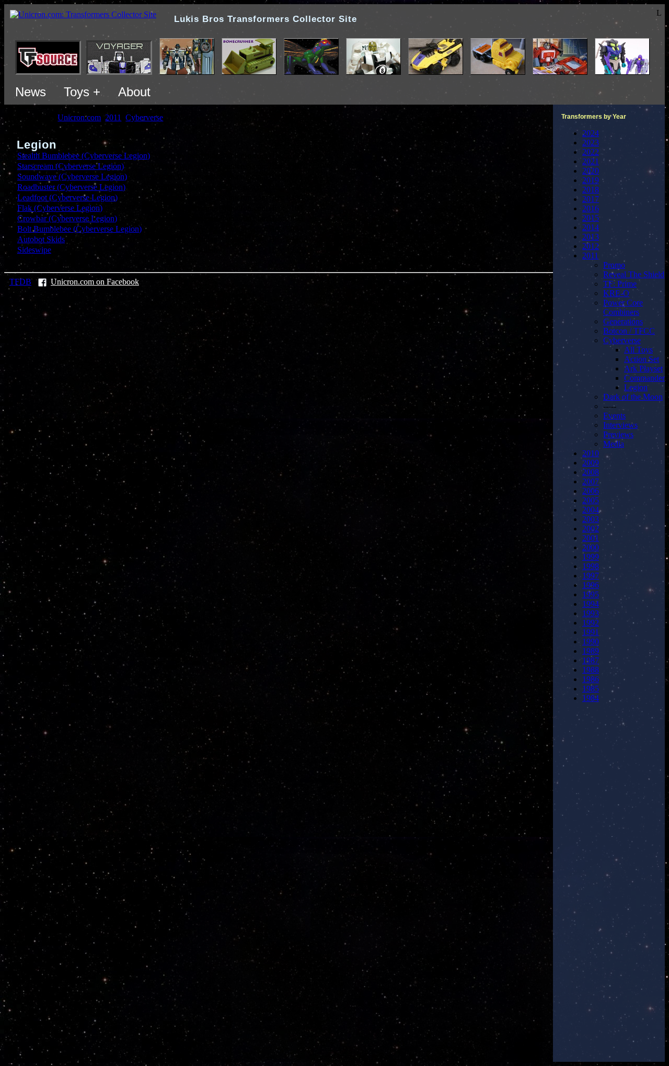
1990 (590, 641)
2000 (590, 547)
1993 (590, 613)
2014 (590, 227)
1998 (590, 566)
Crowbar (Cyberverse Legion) (67, 218)
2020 (590, 170)
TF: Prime (620, 283)
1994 (590, 603)
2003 (590, 519)
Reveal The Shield (633, 274)
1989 (590, 651)
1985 (590, 688)
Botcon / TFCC (629, 330)
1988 (590, 669)
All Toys (638, 349)
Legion (636, 387)
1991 (590, 632)
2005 (590, 500)
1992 (590, 622)
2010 (590, 453)
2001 (590, 538)
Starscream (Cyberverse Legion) (70, 166)
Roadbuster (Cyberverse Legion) (71, 187)
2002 (590, 528)
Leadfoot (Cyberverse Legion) (67, 197)
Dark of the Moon (633, 396)
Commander (644, 377)
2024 (590, 133)
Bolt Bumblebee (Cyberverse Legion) (79, 228)
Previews (618, 434)
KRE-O (616, 293)
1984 (590, 698)
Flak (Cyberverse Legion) (59, 207)
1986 (590, 679)
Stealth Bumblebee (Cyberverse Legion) (83, 155)
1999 (590, 556)
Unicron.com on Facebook (95, 281)
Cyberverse (622, 340)
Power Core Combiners (623, 307)
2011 (590, 255)
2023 (590, 142)
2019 (590, 180)
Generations (623, 321)
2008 (590, 472)
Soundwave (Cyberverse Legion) (72, 176)
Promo (614, 264)
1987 (590, 660)
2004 (590, 509)
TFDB (20, 281)
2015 (590, 217)
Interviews (620, 425)
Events (614, 415)
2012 (590, 246)
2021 (590, 161)
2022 (590, 152)
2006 (590, 490)
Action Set (641, 359)
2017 (590, 199)
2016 (590, 208)
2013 (590, 236)
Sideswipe (34, 249)
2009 (590, 462)
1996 (590, 585)
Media (613, 443)
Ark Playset (643, 368)
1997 (590, 575)
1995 (590, 594)
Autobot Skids (41, 239)
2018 (590, 189)
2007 (590, 481)
